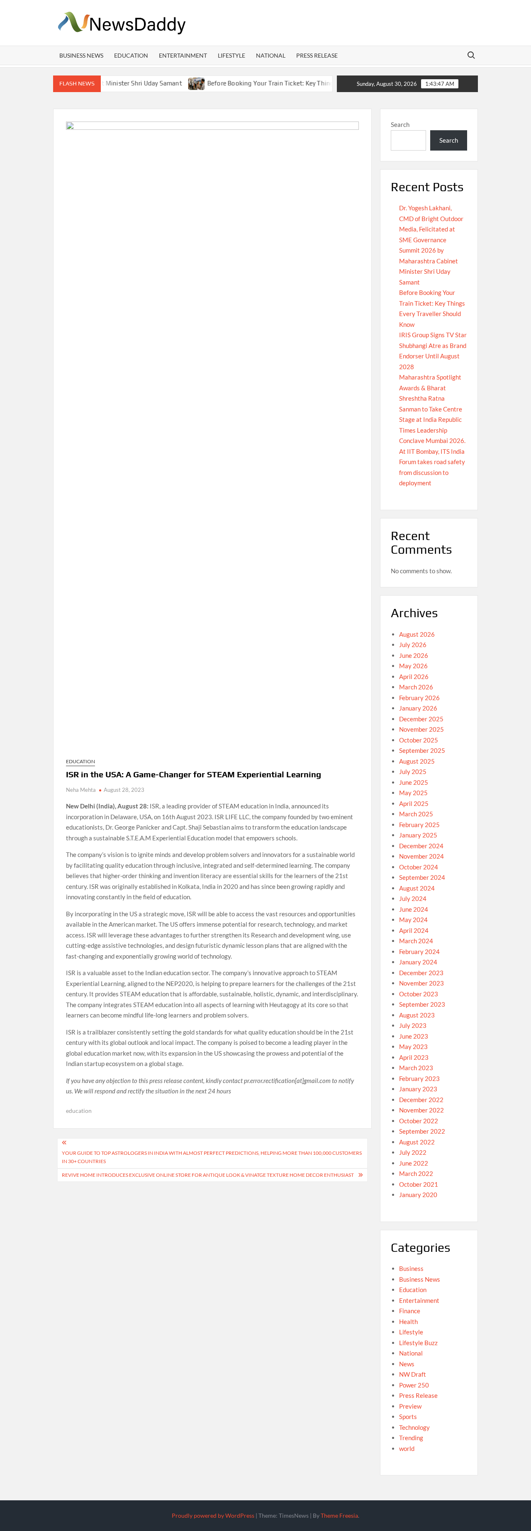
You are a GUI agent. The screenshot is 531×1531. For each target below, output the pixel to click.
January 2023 (418, 1089)
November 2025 (421, 729)
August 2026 (417, 634)
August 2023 (417, 1015)
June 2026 (413, 655)
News (406, 1364)
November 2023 (421, 983)
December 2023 (421, 972)
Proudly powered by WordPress (213, 1515)
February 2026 (419, 697)
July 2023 (412, 1025)
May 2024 (413, 919)
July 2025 (412, 771)
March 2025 (416, 814)
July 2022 (412, 1152)
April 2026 (414, 676)
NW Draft (412, 1374)
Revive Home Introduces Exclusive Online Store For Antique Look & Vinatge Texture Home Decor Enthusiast (208, 1175)
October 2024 (418, 867)
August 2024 (417, 888)
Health (408, 1321)
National (270, 55)
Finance (409, 1310)
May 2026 (413, 665)
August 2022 (417, 1142)
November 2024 (421, 856)
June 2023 (413, 1036)
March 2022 (416, 1173)
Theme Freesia (339, 1515)
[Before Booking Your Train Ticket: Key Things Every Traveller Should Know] (166, 83)
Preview (410, 1406)
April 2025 (414, 803)
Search (400, 124)
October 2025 (418, 740)
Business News (81, 55)
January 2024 (418, 962)
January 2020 (418, 1194)
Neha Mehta (81, 789)
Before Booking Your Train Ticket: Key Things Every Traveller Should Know (282, 83)
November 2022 (421, 1110)
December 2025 (421, 719)
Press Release (317, 55)
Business (411, 1268)
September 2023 (422, 1004)
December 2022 (421, 1099)
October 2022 (418, 1121)
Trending (411, 1437)
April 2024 (414, 930)
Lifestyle (231, 55)
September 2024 (422, 877)
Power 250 (414, 1385)
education (79, 1110)
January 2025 (418, 835)
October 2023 (418, 994)
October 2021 (418, 1184)
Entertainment (183, 55)
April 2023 (414, 1057)
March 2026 (416, 687)
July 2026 (412, 644)
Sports (408, 1416)
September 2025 (422, 750)
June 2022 (413, 1163)
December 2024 (421, 845)
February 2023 (419, 1078)
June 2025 (413, 782)
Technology (414, 1427)
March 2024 (416, 940)
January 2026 (418, 708)
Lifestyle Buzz (418, 1342)
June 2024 (413, 909)
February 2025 (419, 824)
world (406, 1448)
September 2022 (422, 1131)
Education (131, 55)
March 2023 (416, 1067)
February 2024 (419, 951)
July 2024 (412, 898)
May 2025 (413, 792)
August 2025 (417, 761)
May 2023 (413, 1046)
